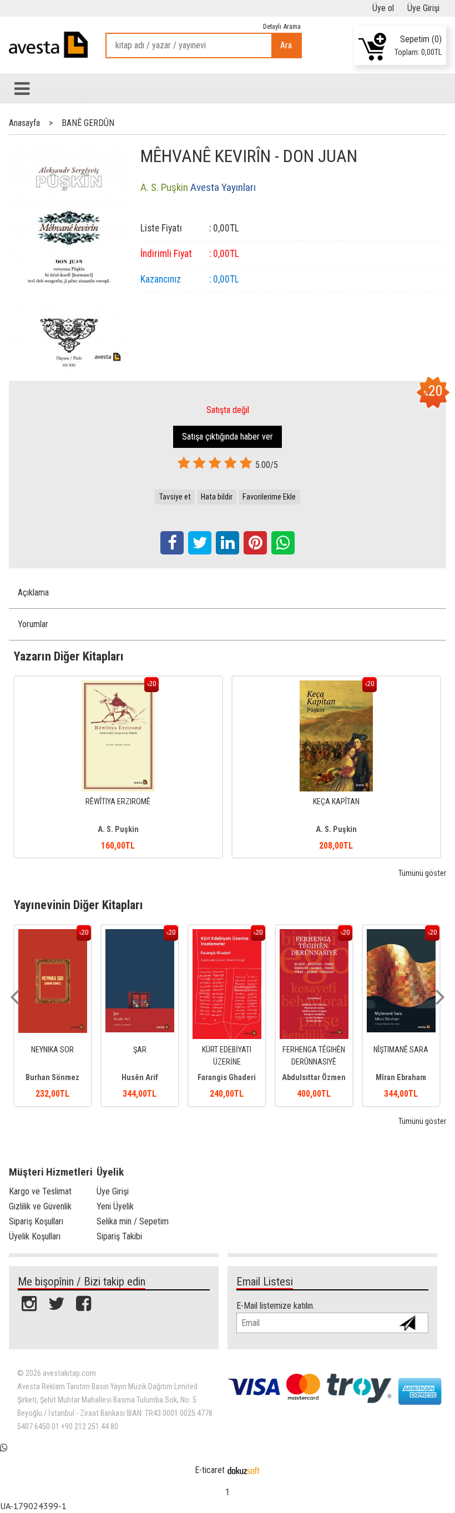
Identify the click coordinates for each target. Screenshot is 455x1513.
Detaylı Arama (282, 26)
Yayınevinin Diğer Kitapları (78, 904)
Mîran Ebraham (401, 1077)
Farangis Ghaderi (227, 1077)
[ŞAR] (139, 935)
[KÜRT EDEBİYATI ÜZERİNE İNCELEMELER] (227, 935)
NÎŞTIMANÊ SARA (400, 1050)
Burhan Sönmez (52, 1077)
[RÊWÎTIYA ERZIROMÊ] (118, 686)
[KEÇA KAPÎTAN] (336, 686)
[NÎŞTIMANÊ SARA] (401, 935)
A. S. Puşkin (118, 829)
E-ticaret (210, 1470)
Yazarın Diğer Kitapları (69, 656)
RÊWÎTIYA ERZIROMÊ (117, 801)
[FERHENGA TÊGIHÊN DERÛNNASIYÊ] (314, 935)
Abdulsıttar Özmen (314, 1077)
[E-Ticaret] (243, 1470)
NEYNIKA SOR (52, 1050)
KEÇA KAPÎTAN (336, 801)
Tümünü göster (422, 873)
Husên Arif (140, 1077)
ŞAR (139, 1050)
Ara (286, 45)
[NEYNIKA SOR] (52, 935)
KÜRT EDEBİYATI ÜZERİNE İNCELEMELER (226, 1061)
